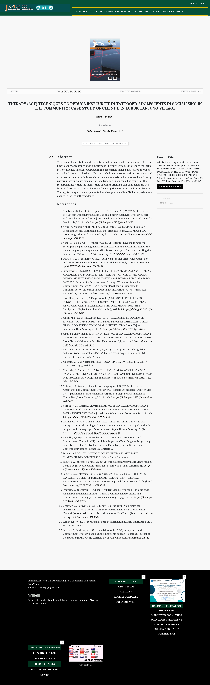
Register (193, 3)
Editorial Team (141, 11)
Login (202, 3)
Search (179, 11)
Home (78, 11)
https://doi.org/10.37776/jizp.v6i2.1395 (84, 485)
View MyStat (85, 664)
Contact (155, 11)
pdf (51, 156)
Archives (108, 11)
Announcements (123, 11)
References (167, 203)
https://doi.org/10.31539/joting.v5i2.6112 (127, 537)
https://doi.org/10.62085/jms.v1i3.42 (112, 293)
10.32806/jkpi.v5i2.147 (71, 91)
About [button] (86, 11)
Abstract (166, 198)
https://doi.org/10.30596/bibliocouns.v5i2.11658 (118, 254)
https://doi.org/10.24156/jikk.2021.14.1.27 (87, 417)
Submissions (167, 11)
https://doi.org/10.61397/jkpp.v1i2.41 (126, 329)
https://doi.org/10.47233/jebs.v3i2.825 (112, 222)
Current (98, 11)
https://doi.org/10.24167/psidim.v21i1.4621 (97, 433)
